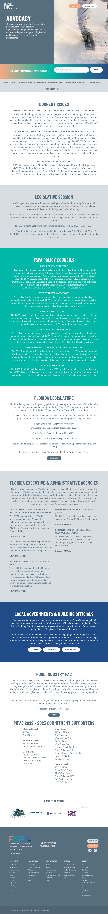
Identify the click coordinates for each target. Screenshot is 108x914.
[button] (104, 6)
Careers (84, 893)
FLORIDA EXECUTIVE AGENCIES (75, 82)
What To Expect (32, 865)
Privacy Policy (86, 895)
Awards (84, 880)
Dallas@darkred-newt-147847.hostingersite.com (54, 287)
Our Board (85, 872)
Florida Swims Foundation (72, 865)
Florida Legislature (55, 82)
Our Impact (85, 865)
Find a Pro (75, 6)
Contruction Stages (33, 872)
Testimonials (13, 867)
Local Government (94, 82)
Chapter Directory (87, 875)
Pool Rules (67, 872)
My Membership (89, 6)
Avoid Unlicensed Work (53, 875)
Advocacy (12, 885)
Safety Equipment (69, 867)
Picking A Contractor (34, 867)
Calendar (12, 872)
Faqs (29, 877)
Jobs (10, 890)
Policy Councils (40, 82)
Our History (85, 867)
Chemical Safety (69, 875)
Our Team (85, 870)
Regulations (12, 883)
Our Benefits (13, 865)
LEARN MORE (17, 536)
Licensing (12, 880)
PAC (83, 885)
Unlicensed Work (33, 870)
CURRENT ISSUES (9, 82)
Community (13, 888)
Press (83, 888)
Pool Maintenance (51, 865)
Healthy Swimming (70, 870)
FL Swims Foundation (88, 883)
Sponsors (85, 890)
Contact (30, 880)
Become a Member (15, 870)
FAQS (48, 880)
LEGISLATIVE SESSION (25, 82)
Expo (11, 875)
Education (12, 877)
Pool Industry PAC (52, 89)
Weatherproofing (51, 870)
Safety (48, 867)
